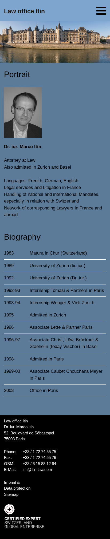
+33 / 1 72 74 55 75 (39, 451)
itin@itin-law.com (37, 469)
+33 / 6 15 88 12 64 (39, 463)
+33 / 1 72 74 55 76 (39, 457)
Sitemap (11, 494)
